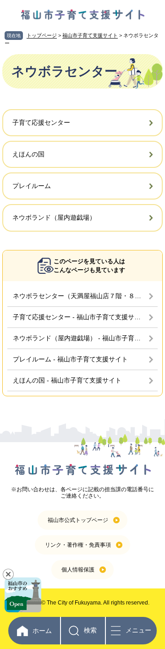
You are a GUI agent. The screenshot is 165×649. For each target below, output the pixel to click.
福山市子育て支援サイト (90, 35)
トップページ (42, 35)
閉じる (8, 574)
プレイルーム (31, 185)
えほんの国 (28, 154)
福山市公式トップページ (78, 520)
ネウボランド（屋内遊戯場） (54, 217)
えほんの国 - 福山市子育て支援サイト (67, 380)
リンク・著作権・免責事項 (78, 545)
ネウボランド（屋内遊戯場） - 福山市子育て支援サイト (85, 338)
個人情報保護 (77, 569)
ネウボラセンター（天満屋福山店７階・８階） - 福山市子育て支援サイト (85, 296)
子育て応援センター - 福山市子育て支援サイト (80, 317)
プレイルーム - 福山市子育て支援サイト (70, 359)
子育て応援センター (41, 122)
